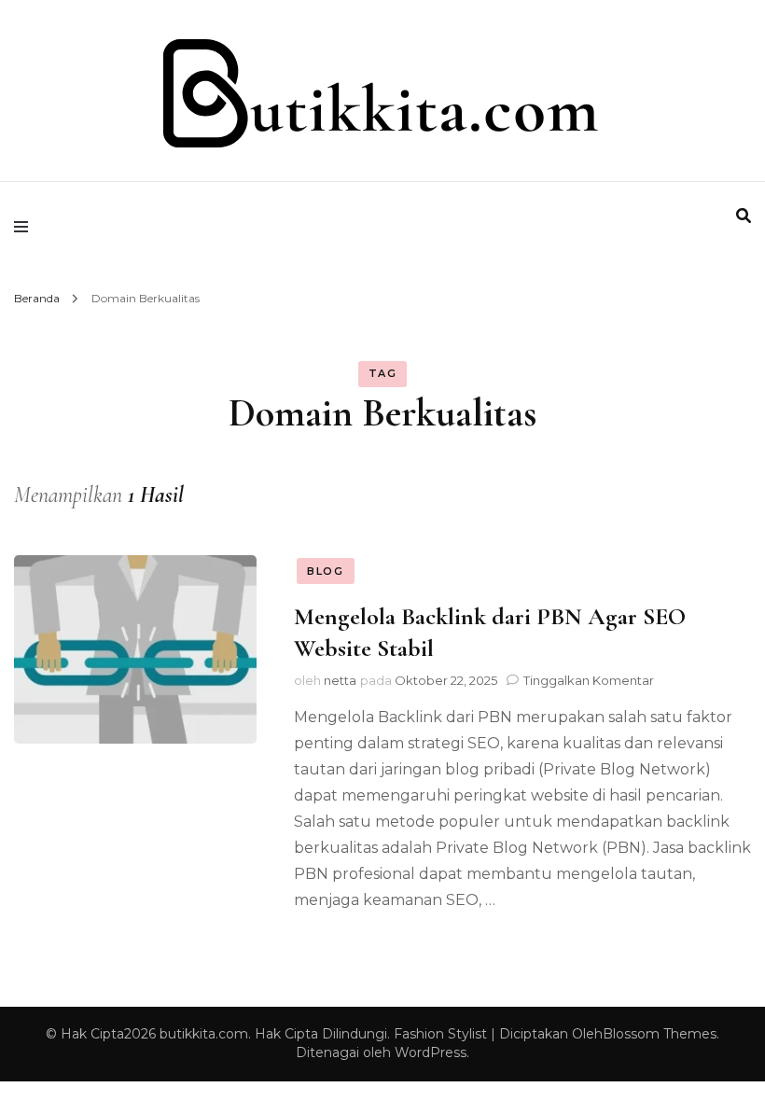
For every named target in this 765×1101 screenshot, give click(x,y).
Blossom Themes (659, 1033)
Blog (325, 571)
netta (340, 680)
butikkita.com (204, 1033)
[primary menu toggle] (25, 226)
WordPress (430, 1052)
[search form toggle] (743, 216)
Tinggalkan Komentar (588, 680)
